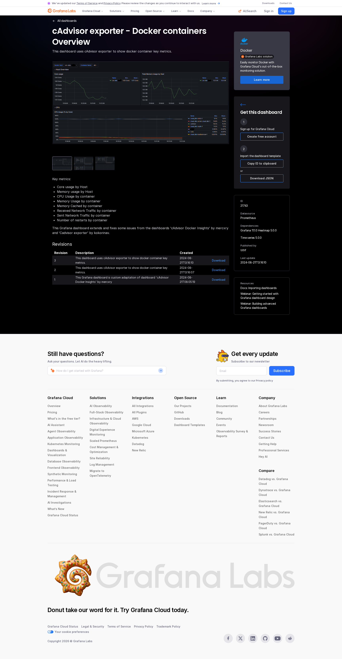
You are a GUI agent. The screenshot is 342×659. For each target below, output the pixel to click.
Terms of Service (87, 3)
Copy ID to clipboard (261, 163)
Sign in (269, 11)
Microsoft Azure (143, 431)
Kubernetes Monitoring (64, 444)
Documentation (227, 406)
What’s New (56, 509)
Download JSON (262, 178)
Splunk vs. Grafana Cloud (276, 534)
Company (206, 10)
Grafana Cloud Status (63, 515)
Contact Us (266, 437)
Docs (191, 10)
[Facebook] (228, 638)
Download (218, 260)
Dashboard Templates (189, 425)
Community (224, 418)
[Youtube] (277, 638)
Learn (174, 10)
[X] (240, 638)
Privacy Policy (112, 3)
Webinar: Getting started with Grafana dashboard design (259, 296)
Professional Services (274, 450)
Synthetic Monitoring (62, 474)
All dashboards (67, 20)
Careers (264, 412)
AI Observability (101, 406)
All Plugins (139, 412)
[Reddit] (289, 638)
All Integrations (143, 406)
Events (221, 425)
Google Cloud (141, 425)
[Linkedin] (252, 638)
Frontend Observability (64, 467)
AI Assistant (56, 425)
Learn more (209, 3)
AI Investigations (59, 502)
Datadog (138, 444)
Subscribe (281, 371)
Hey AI (263, 456)
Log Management (102, 464)
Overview (54, 406)
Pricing (135, 10)
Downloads (182, 418)
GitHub (179, 412)
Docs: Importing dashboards (258, 288)
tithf (243, 250)
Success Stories (270, 431)
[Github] (265, 638)
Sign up (286, 11)
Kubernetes (140, 437)
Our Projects (182, 406)
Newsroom (266, 425)
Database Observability (64, 461)
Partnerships (267, 418)
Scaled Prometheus (103, 440)
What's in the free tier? (64, 418)
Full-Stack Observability (106, 412)
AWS (135, 418)
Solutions (115, 10)
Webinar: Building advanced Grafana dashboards (258, 305)
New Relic (139, 450)
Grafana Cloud (91, 10)
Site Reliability (100, 458)
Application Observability (65, 437)
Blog (219, 412)
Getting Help (267, 444)
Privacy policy (264, 380)
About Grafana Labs (273, 406)
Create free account (261, 136)
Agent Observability (61, 431)
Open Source (153, 10)
